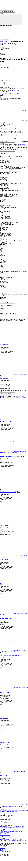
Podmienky (2, 839)
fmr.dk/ (1, 94)
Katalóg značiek (23, 840)
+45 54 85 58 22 (15, 93)
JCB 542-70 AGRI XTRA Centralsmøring (12, 456)
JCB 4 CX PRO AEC (6, 618)
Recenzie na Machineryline (12, 840)
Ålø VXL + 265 (4, 742)
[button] (14, 32)
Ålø (1, 584)
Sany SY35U (4, 525)
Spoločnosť (17, 128)
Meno (16, 126)
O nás (1, 835)
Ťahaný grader (4, 344)
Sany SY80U (4, 559)
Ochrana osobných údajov (12, 839)
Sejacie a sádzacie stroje (14, 826)
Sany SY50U (4, 718)
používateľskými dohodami (20, 146)
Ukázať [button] (10, 90)
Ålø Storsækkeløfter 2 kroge (8, 421)
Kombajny (2, 829)
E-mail (16, 135)
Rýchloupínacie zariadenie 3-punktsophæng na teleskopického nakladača (14, 810)
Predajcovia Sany (4, 832)
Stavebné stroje (4, 826)
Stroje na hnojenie (9, 829)
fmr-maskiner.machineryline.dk (7, 83)
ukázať (2, 310)
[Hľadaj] (10, 19)
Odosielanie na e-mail (6, 394)
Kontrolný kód (24, 141)
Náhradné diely (22, 827)
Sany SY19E (4, 378)
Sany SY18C (4, 775)
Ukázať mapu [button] (24, 110)
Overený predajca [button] (4, 67)
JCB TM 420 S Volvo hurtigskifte (10, 492)
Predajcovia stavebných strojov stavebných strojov (12, 831)
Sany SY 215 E (4, 692)
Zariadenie (15, 827)
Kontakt (8, 835)
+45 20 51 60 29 (15, 90)
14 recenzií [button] (2, 47)
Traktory (11, 827)
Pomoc (5, 835)
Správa (15, 138)
